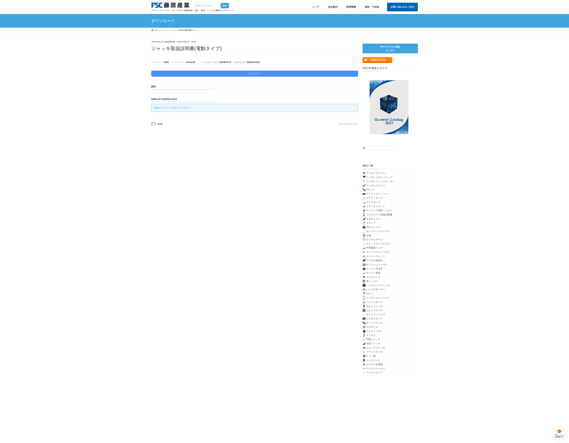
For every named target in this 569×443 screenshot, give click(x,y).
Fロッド (370, 189)
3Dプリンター (373, 227)
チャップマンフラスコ (378, 243)
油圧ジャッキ (373, 343)
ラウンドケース (374, 352)
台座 (368, 235)
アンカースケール (375, 173)
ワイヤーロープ (374, 372)
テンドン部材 (373, 273)
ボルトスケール (374, 310)
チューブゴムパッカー (378, 252)
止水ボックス (373, 219)
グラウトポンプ (374, 198)
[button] (390, 48)
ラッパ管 (371, 356)
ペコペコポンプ (374, 302)
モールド (371, 335)
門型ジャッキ (373, 339)
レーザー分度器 (374, 364)
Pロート (370, 293)
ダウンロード (254, 73)
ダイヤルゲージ (374, 239)
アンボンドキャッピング (379, 177)
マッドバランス (374, 322)
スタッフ (371, 223)
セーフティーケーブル (378, 231)
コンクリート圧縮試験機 (379, 214)
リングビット (373, 360)
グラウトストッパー (377, 193)
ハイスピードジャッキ (378, 285)
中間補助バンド (374, 248)
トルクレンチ (373, 277)
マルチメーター (374, 331)
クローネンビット (375, 206)
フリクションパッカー (378, 297)
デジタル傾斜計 (374, 260)
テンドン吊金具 (374, 268)
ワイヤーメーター (375, 368)
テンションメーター (377, 264)
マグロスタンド (374, 318)
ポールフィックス (375, 314)
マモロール (372, 327)
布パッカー (372, 281)
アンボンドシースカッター (380, 181)
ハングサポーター (375, 289)
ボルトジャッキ (374, 306)
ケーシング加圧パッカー (379, 210)
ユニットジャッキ (375, 347)
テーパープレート (375, 256)
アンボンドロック (375, 185)
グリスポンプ (373, 202)
